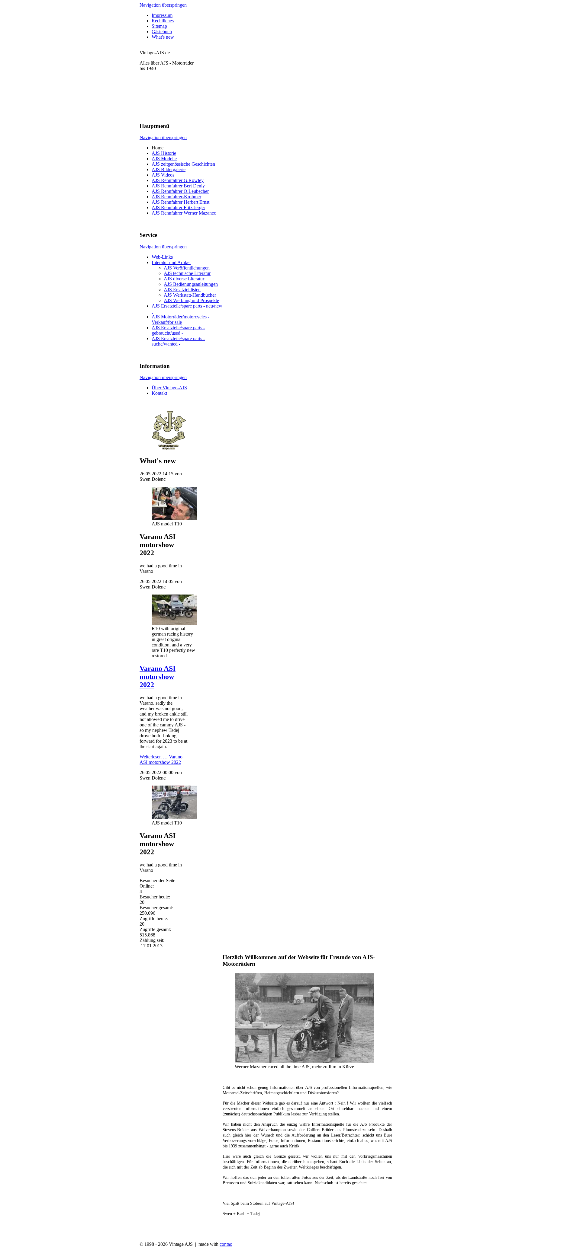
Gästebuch (162, 31)
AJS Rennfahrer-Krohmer (176, 196)
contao (226, 1244)
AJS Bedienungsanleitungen (191, 284)
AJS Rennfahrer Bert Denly (178, 185)
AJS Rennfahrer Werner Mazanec (184, 212)
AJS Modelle (164, 158)
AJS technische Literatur (187, 273)
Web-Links (162, 257)
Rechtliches (163, 20)
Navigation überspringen (163, 5)
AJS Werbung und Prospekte (191, 300)
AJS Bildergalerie (168, 169)
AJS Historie (164, 153)
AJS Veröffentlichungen (187, 267)
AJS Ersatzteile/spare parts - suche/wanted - (178, 341)
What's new (163, 37)
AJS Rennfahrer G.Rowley (178, 180)
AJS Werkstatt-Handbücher (190, 295)
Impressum (162, 15)
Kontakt (159, 393)
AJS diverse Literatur (184, 278)
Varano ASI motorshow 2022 (158, 677)
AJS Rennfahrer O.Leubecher (180, 191)
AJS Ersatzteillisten (182, 289)
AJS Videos (163, 174)
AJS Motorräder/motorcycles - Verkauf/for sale (180, 319)
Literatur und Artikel (171, 262)
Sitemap (159, 26)
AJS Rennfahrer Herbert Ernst (180, 202)
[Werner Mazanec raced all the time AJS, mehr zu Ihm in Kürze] (304, 1061)
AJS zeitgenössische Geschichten (183, 164)
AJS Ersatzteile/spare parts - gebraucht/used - (178, 330)
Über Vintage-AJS (169, 387)
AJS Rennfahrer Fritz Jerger (178, 207)
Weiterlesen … (161, 759)
